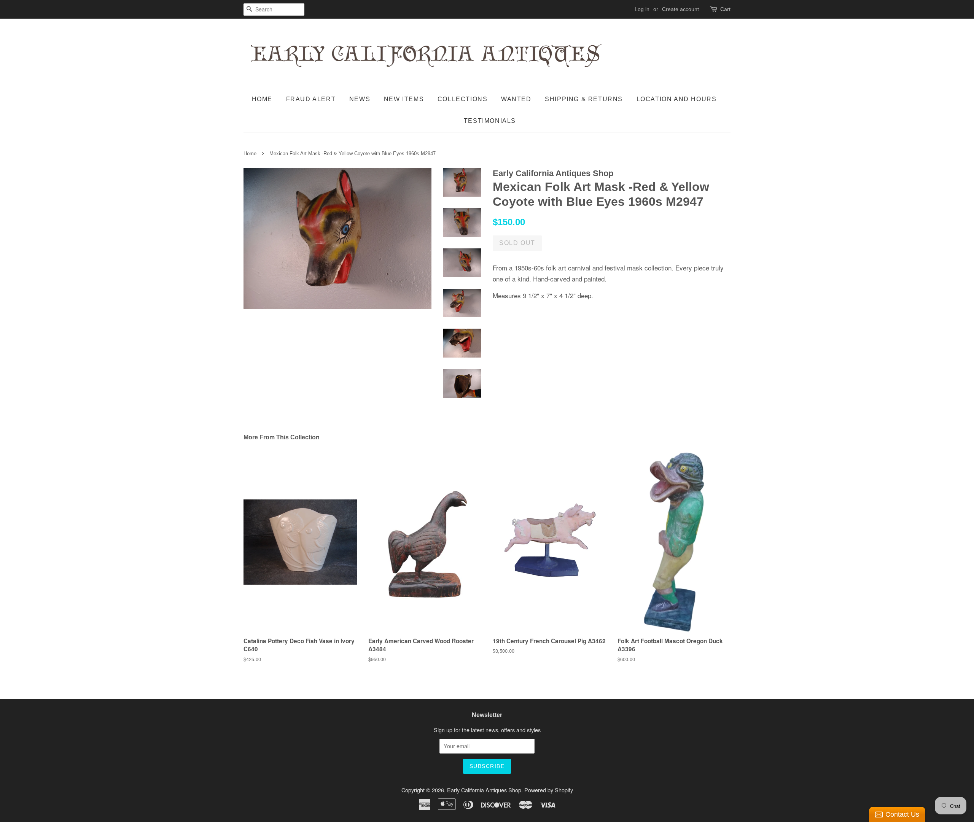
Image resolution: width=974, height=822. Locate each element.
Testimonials (490, 121)
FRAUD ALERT (311, 99)
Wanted (516, 99)
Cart (725, 9)
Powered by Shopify (548, 790)
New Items (404, 99)
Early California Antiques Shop (484, 790)
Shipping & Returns (584, 99)
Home (262, 99)
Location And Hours (677, 99)
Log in (642, 9)
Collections (463, 99)
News (359, 99)
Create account (680, 9)
